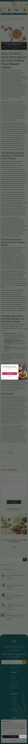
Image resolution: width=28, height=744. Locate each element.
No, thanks (9, 376)
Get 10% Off (9, 373)
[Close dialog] (26, 365)
